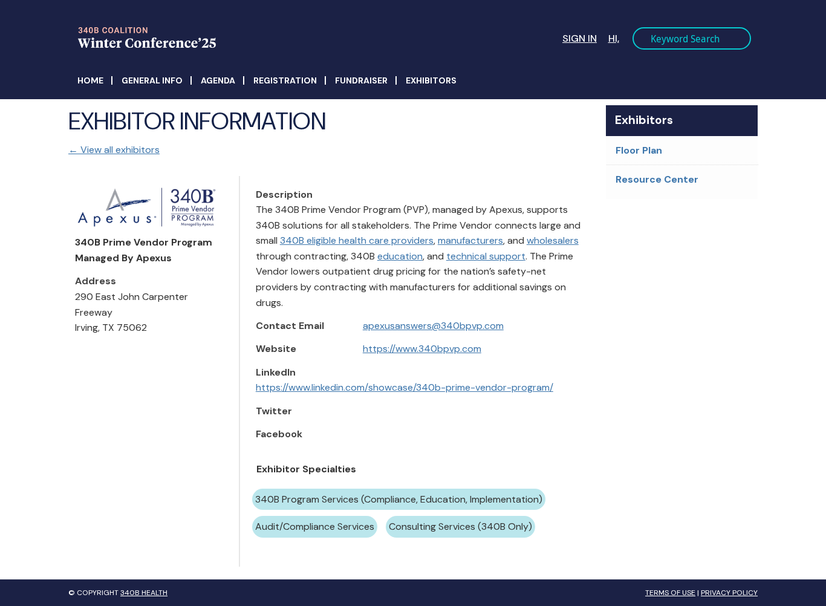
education (400, 256)
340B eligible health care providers (357, 240)
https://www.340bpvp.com (422, 348)
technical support (485, 256)
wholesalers (553, 240)
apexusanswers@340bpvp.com (433, 325)
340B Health (143, 593)
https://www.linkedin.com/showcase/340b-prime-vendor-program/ (404, 387)
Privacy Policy (729, 593)
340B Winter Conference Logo (250, 37)
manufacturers (470, 240)
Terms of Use (670, 593)
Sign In (579, 38)
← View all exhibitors (114, 149)
